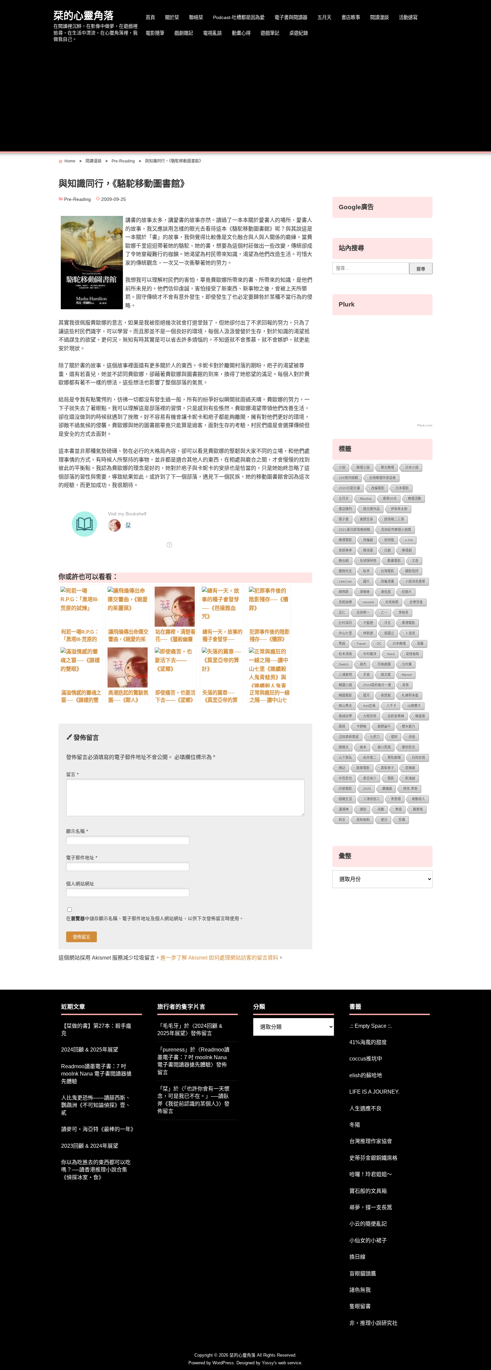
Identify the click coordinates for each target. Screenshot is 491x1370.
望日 (384, 820)
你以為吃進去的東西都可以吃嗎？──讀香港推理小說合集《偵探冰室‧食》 (96, 1169)
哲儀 (401, 820)
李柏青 (403, 612)
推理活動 (414, 498)
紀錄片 (407, 592)
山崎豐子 (414, 706)
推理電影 (345, 540)
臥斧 (366, 571)
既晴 (342, 726)
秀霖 (342, 643)
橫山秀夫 (345, 706)
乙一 (384, 612)
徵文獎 (386, 674)
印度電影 (345, 788)
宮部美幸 (345, 550)
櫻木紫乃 (408, 726)
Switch (344, 664)
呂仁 (342, 612)
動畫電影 (394, 561)
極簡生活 (345, 799)
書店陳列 (345, 509)
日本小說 (412, 467)
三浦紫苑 (345, 674)
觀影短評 (412, 571)
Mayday (366, 498)
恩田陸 (389, 540)
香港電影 (408, 623)
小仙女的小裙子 (368, 1240)
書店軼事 (350, 17)
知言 (342, 820)
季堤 (398, 809)
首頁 (150, 17)
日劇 (387, 550)
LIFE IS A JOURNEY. (374, 1092)
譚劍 (363, 809)
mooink (368, 602)
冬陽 (354, 1125)
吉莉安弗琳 (395, 716)
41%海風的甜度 (368, 1042)
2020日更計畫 (349, 488)
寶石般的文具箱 (368, 1191)
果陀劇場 (394, 757)
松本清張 (345, 654)
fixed (391, 654)
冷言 (387, 623)
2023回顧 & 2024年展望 (89, 1146)
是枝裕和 (412, 654)
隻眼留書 (360, 1306)
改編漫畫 (387, 581)
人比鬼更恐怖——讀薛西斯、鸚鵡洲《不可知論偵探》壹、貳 (96, 1105)
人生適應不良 (365, 1108)
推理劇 (407, 550)
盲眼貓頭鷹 (362, 1273)
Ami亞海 (369, 706)
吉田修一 (363, 612)
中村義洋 (369, 654)
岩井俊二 (369, 757)
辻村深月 (345, 623)
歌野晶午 (384, 726)
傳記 (342, 768)
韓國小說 (345, 685)
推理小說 (363, 467)
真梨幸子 (387, 768)
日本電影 (402, 488)
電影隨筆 (155, 33)
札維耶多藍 (410, 695)
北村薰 (407, 664)
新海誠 (410, 778)
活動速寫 (408, 17)
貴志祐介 (369, 778)
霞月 (366, 695)
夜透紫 (386, 695)
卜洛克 (410, 633)
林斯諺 (368, 633)
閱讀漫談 (379, 17)
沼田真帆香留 (349, 737)
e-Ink (409, 540)
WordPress (223, 1362)
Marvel (407, 674)
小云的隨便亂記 (368, 1224)
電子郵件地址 (81, 857)
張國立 (389, 633)
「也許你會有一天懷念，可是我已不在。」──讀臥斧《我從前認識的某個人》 (193, 1096)
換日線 (357, 1257)
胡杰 (363, 664)
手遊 (366, 674)
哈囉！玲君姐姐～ (370, 1174)
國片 (366, 581)
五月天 (324, 17)
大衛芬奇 (369, 716)
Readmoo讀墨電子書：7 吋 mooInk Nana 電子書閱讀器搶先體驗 (96, 1074)
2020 (367, 788)
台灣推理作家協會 (382, 478)
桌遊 (411, 737)
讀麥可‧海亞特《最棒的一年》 (98, 1129)
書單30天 (390, 498)
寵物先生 (345, 571)
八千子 (391, 706)
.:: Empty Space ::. (370, 1026)
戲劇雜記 (183, 33)
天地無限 (391, 602)
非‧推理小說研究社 (373, 1323)
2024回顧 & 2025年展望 (89, 1049)
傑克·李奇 (410, 788)
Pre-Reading (77, 199)
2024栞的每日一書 (377, 685)
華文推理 (387, 467)
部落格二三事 (394, 519)
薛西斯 (344, 592)
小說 (342, 467)
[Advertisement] (245, 98)
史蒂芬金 (416, 602)
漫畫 (420, 643)
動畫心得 (241, 33)
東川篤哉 (384, 747)
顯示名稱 (77, 831)
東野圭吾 (366, 519)
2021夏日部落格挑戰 (354, 529)
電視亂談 (212, 33)
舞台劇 (344, 561)
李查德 (396, 799)
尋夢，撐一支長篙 (370, 1207)
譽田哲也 (408, 747)
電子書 (344, 519)
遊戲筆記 (270, 33)
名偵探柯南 (368, 561)
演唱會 (365, 592)
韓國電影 (345, 695)
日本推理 (399, 643)
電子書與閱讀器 (291, 17)
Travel (361, 643)
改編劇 (368, 540)
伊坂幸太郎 (399, 509)
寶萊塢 (418, 809)
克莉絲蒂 (345, 602)
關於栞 (172, 17)
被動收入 (418, 799)
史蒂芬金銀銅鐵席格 (373, 1158)
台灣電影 (387, 571)
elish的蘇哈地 (365, 1075)
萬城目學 (345, 716)
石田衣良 (418, 757)
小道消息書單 (415, 581)
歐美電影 (363, 768)
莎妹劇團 (384, 664)
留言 (72, 774)
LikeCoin (345, 581)
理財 (394, 737)
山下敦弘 (345, 757)
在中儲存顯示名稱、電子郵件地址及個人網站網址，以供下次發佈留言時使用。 (155, 918)
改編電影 (377, 488)
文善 (415, 561)
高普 (405, 685)
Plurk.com (424, 425)
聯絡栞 (196, 17)
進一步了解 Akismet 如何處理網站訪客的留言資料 (219, 958)
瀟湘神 (344, 809)
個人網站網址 (80, 883)
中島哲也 (345, 778)
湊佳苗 (386, 592)
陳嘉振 (420, 716)
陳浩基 (368, 550)
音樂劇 (410, 768)
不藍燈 (368, 623)
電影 (390, 778)
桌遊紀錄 (298, 33)
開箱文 (344, 747)
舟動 (380, 809)
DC (379, 643)
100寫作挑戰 (348, 478)
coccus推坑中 (365, 1059)
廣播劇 (387, 788)
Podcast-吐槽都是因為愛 (239, 17)
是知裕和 (363, 820)
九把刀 (375, 737)
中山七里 (345, 633)
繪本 (363, 747)
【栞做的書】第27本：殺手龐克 (96, 1029)
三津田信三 (371, 799)
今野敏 (361, 726)
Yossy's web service (281, 1362)
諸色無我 (360, 1290)
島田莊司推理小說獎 (396, 529)
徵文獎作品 (371, 509)
